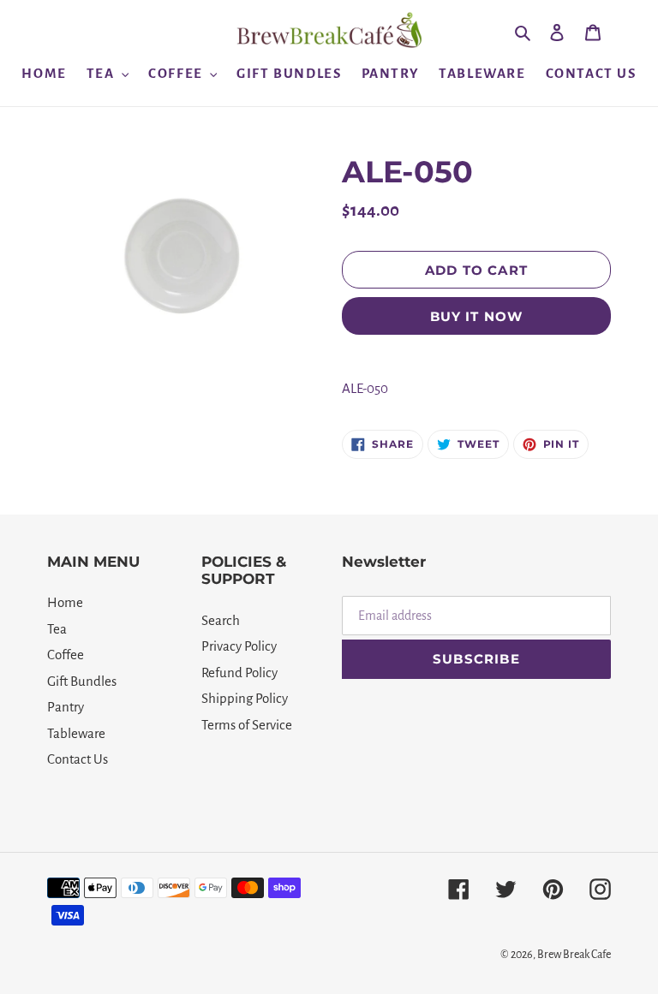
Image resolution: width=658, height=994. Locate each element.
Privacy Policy (239, 646)
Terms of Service (246, 724)
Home (65, 602)
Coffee (65, 654)
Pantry (65, 706)
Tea (57, 629)
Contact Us (77, 759)
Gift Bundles (82, 681)
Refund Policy (239, 672)
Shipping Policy (244, 698)
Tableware (76, 733)
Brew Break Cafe (574, 955)
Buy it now (476, 316)
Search (220, 620)
